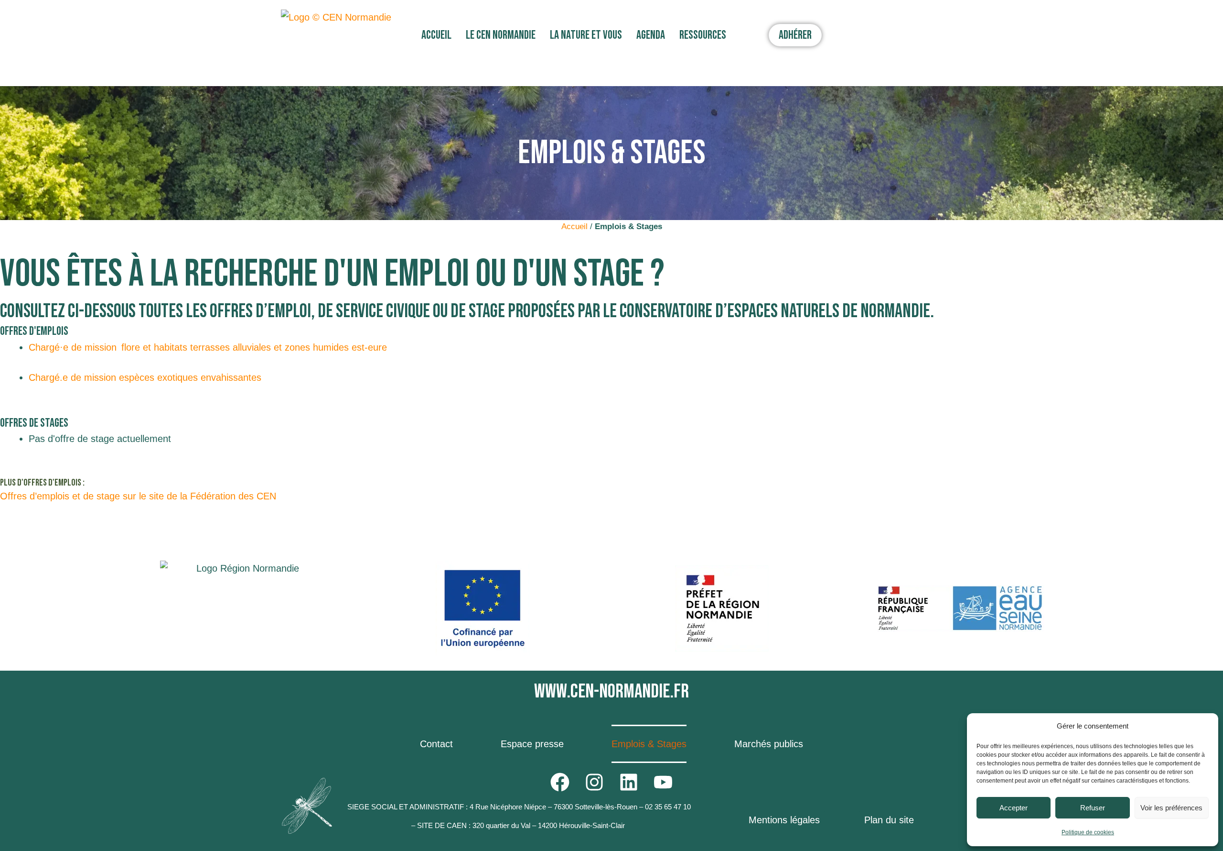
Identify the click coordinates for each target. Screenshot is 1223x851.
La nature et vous (586, 35)
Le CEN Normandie (501, 35)
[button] (439, 35)
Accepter (1013, 808)
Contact (436, 744)
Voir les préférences (1171, 808)
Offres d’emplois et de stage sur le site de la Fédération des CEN (138, 496)
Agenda (650, 35)
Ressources (702, 35)
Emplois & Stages (649, 744)
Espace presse (532, 744)
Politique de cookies (1088, 832)
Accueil (436, 35)
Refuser (1092, 808)
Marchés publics (768, 744)
